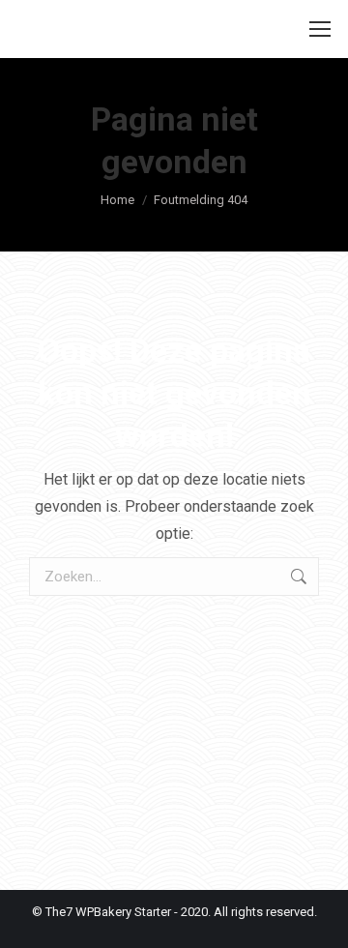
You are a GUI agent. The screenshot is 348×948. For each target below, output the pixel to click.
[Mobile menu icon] (320, 29)
